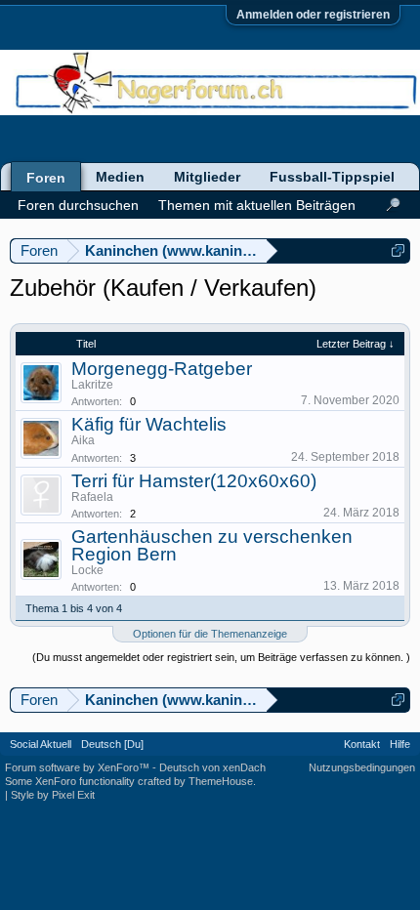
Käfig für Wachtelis (149, 424)
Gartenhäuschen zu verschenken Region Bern (212, 545)
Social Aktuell (40, 744)
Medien (120, 177)
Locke (87, 570)
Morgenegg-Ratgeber (161, 368)
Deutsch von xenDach (212, 767)
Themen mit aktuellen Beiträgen (257, 205)
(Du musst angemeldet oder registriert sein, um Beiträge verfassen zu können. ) (221, 657)
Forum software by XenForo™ (78, 767)
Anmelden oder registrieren (313, 14)
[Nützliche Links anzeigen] (398, 250)
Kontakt (362, 744)
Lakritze (92, 385)
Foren (45, 178)
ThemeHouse (221, 781)
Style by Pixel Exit (53, 795)
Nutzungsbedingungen (362, 767)
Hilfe (400, 744)
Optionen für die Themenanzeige (210, 634)
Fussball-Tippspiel (332, 177)
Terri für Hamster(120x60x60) (193, 481)
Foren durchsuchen (78, 205)
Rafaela (92, 497)
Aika (83, 440)
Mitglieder (207, 177)
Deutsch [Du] (112, 744)
